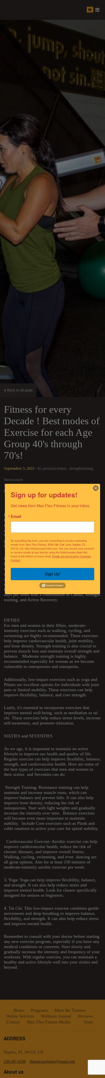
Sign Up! (52, 574)
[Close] (96, 488)
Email (16, 516)
